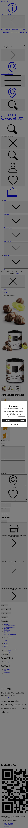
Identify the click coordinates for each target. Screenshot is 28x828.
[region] (14, 414)
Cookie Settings (14, 424)
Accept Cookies (20, 420)
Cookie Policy (22, 416)
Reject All (8, 420)
